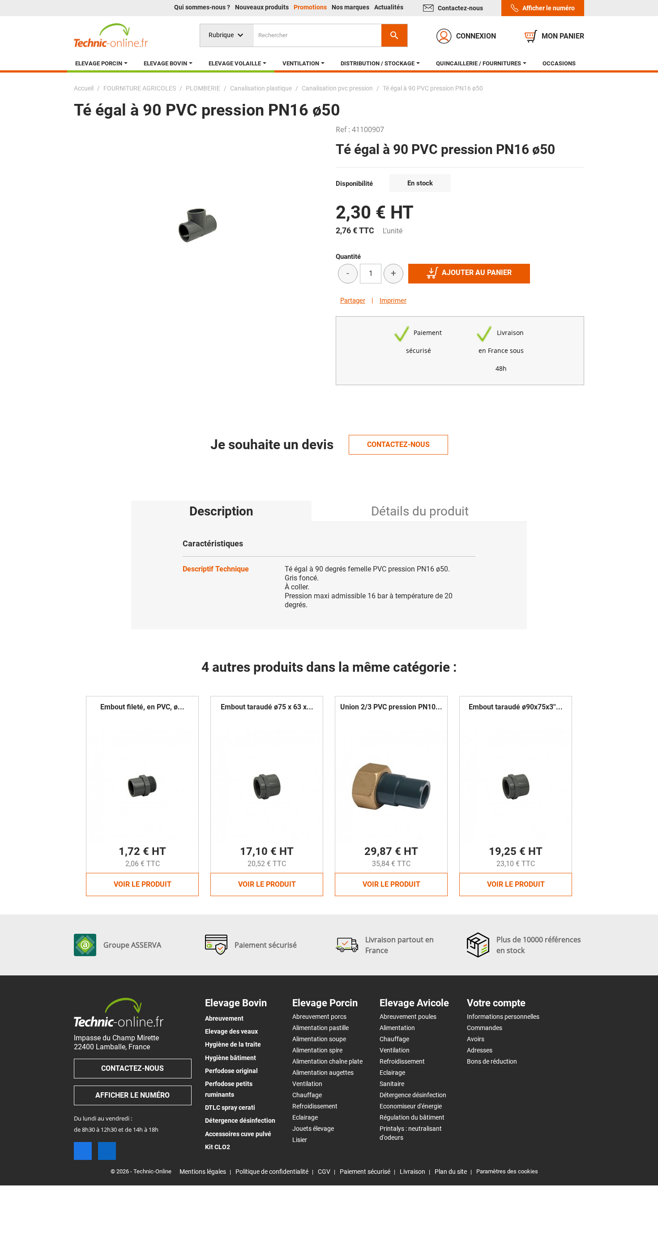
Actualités (388, 7)
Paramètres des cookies (507, 1171)
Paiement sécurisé (365, 1171)
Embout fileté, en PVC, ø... (142, 707)
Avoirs (475, 1039)
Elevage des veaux (231, 1031)
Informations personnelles (503, 1016)
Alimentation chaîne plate (327, 1061)
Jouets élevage (313, 1128)
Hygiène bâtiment (230, 1057)
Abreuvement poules (408, 1016)
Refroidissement (315, 1106)
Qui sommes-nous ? (202, 7)
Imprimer (393, 300)
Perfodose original (231, 1070)
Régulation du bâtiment (412, 1117)
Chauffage (307, 1095)
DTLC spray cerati (230, 1107)
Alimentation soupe (319, 1039)
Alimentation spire (317, 1050)
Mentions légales (202, 1171)
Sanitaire (392, 1083)
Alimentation (397, 1027)
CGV (324, 1171)
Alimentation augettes (323, 1072)
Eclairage (305, 1117)
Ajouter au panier (477, 272)
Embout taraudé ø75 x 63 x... (267, 707)
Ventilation (307, 1083)
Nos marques (351, 7)
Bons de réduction (492, 1061)
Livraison (412, 1171)
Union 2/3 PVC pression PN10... (391, 707)
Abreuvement (224, 1018)
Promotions (311, 7)
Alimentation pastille (320, 1027)
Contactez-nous (460, 8)
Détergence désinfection (240, 1120)
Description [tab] (221, 511)
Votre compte (496, 1003)
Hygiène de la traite (233, 1044)
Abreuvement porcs (319, 1016)
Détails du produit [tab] (420, 511)
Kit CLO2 (217, 1147)
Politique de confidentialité (271, 1171)
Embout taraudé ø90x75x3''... (516, 707)
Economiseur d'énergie (411, 1106)
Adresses (479, 1050)
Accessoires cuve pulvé (238, 1134)
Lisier (299, 1139)
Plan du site (451, 1171)
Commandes (484, 1027)
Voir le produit (142, 884)
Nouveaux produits (262, 7)
